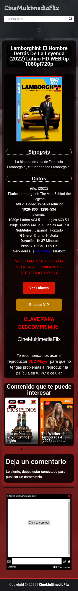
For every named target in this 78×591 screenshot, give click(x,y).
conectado (49, 472)
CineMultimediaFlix (31, 8)
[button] (39, 29)
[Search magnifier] (71, 19)
